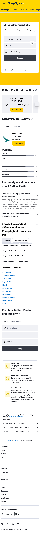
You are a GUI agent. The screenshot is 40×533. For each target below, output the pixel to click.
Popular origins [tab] (8, 261)
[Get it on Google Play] (7, 514)
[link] (16, 110)
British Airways (7, 288)
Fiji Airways (6, 294)
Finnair (4, 285)
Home (9, 440)
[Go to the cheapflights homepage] (16, 3)
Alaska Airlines (7, 279)
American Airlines (8, 275)
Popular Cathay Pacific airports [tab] (14, 251)
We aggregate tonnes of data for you (16, 427)
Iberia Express (7, 301)
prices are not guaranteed (16, 416)
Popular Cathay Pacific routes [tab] (13, 256)
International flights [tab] (10, 245)
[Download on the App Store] (20, 514)
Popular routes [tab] (23, 261)
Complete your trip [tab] (20, 240)
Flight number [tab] (16, 321)
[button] (3, 3)
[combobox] (22, 328)
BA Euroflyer (6, 272)
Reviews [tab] (17, 127)
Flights (16, 440)
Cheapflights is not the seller (14, 423)
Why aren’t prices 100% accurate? (16, 431)
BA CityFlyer (6, 291)
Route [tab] (6, 321)
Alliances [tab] (6, 240)
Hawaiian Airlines (8, 297)
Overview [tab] (7, 127)
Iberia (4, 304)
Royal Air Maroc (8, 282)
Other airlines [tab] (26, 245)
